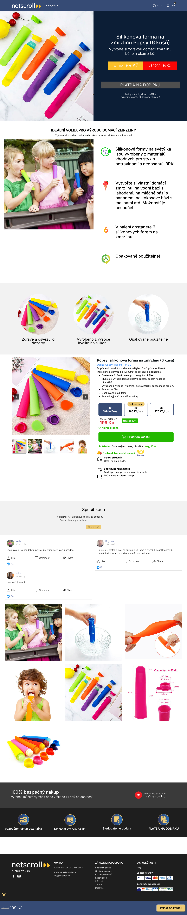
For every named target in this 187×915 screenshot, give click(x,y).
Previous (16, 398)
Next (85, 398)
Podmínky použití (103, 867)
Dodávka (99, 888)
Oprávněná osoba (103, 871)
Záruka (98, 884)
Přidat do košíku (138, 437)
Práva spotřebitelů (103, 874)
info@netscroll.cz (155, 795)
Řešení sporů (101, 877)
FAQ (139, 867)
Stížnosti (99, 881)
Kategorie (51, 5)
